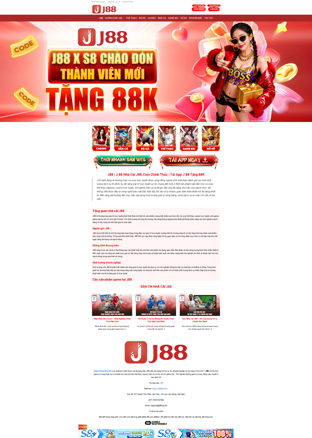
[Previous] (91, 315)
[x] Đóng (83, 427)
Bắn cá (162, 18)
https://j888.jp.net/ (160, 388)
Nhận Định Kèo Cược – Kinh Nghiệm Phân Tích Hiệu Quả (112, 320)
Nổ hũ (142, 18)
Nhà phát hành (128, 2)
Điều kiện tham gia (98, 2)
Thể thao (131, 18)
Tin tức (208, 18)
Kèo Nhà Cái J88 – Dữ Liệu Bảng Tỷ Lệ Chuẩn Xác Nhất (199, 320)
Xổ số (183, 18)
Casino (152, 18)
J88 (101, 18)
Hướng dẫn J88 (113, 18)
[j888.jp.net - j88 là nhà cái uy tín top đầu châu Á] (104, 9)
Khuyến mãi (195, 18)
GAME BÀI (173, 18)
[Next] (220, 315)
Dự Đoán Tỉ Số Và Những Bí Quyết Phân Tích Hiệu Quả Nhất (156, 320)
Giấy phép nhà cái (113, 2)
